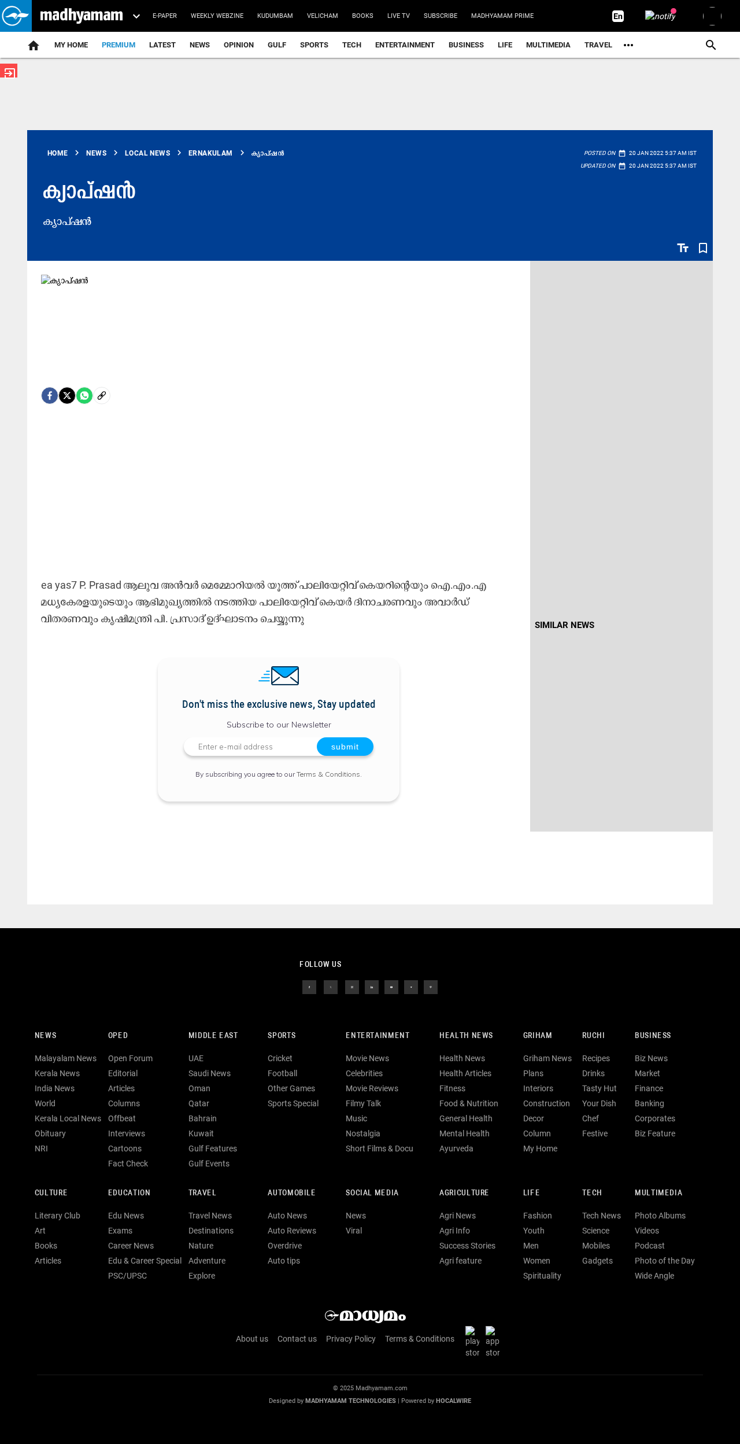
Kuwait (201, 1133)
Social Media (372, 1193)
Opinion (239, 44)
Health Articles (465, 1073)
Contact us (297, 1338)
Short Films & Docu (379, 1148)
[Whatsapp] (84, 395)
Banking (649, 1103)
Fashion (537, 1215)
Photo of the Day (665, 1260)
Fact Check (128, 1163)
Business (466, 44)
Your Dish (599, 1103)
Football (282, 1073)
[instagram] (352, 986)
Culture (51, 1193)
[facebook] (49, 395)
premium (118, 44)
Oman (199, 1088)
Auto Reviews (292, 1230)
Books (362, 16)
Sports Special (293, 1103)
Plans (533, 1073)
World (45, 1103)
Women (536, 1260)
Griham (538, 1036)
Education (129, 1193)
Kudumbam (275, 16)
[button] (16, 16)
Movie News (367, 1058)
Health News (466, 1036)
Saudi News (209, 1073)
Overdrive (285, 1245)
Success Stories (467, 1245)
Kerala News (57, 1073)
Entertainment (405, 44)
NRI (41, 1148)
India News (55, 1088)
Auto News (287, 1215)
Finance (649, 1088)
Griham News (547, 1058)
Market (647, 1073)
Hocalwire (453, 1401)
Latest (162, 44)
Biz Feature (655, 1133)
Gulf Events (209, 1163)
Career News (131, 1245)
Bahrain (202, 1118)
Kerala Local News (68, 1118)
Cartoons (125, 1148)
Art (40, 1230)
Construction (546, 1103)
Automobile (292, 1193)
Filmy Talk (363, 1103)
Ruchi (593, 1036)
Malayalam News (66, 1058)
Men (531, 1245)
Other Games (291, 1088)
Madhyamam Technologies (350, 1401)
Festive (595, 1133)
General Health (466, 1118)
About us (252, 1338)
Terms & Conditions (328, 774)
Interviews (126, 1133)
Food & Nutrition (468, 1103)
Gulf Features (212, 1148)
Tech (592, 1193)
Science (595, 1230)
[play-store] (474, 1341)
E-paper (165, 16)
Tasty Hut (599, 1088)
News (200, 44)
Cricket (280, 1058)
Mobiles (596, 1245)
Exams (120, 1230)
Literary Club (57, 1215)
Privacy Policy (351, 1338)
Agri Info (454, 1230)
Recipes (596, 1058)
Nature (200, 1245)
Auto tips (284, 1260)
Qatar (198, 1103)
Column (537, 1133)
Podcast (650, 1245)
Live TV (398, 16)
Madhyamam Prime (502, 16)
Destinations (211, 1230)
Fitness (452, 1088)
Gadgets (597, 1260)
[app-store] (495, 1341)
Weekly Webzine (217, 16)
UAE (196, 1058)
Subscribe (440, 16)
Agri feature (460, 1260)
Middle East (213, 1036)
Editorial (123, 1073)
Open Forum (130, 1058)
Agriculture (464, 1193)
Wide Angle (654, 1275)
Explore (201, 1275)
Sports (314, 44)
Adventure (206, 1260)
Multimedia (548, 44)
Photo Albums (660, 1215)
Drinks (593, 1073)
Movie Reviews (372, 1088)
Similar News (564, 625)
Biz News (651, 1058)
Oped (118, 1036)
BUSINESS (653, 1036)
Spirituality (542, 1275)
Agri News (457, 1215)
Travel (598, 44)
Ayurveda (456, 1148)
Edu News (126, 1215)
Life (505, 44)
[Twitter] (67, 395)
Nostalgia (363, 1133)
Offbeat (122, 1118)
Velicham (322, 16)
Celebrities (364, 1073)
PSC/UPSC (127, 1275)
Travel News (210, 1215)
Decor (533, 1118)
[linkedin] (372, 986)
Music (356, 1118)
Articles (121, 1088)
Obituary (50, 1133)
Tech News (601, 1215)
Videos (647, 1230)
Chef (590, 1118)
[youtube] (391, 986)
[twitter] (330, 986)
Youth (534, 1230)
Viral (354, 1230)
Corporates (655, 1118)
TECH (351, 44)
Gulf (277, 44)
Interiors (538, 1088)
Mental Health (464, 1133)
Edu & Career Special (145, 1260)
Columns (124, 1103)
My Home (71, 44)
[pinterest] (431, 986)
